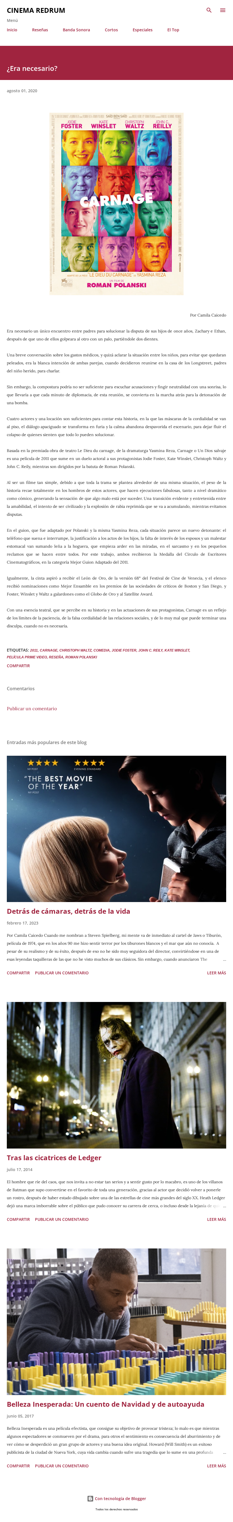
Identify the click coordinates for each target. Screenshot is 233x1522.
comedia (101, 650)
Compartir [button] (18, 665)
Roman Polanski (81, 657)
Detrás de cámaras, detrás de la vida (68, 911)
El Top (173, 29)
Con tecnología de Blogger (120, 1498)
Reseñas (40, 29)
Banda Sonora (76, 29)
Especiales (143, 29)
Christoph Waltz (75, 650)
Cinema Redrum (36, 10)
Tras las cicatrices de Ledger (54, 1157)
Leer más (216, 972)
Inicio (12, 29)
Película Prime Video (27, 657)
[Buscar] (209, 10)
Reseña (56, 657)
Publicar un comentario (32, 708)
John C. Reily (150, 650)
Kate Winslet (177, 650)
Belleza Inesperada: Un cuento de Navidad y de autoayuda (106, 1404)
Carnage (48, 650)
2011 (34, 650)
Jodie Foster (124, 650)
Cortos (111, 29)
